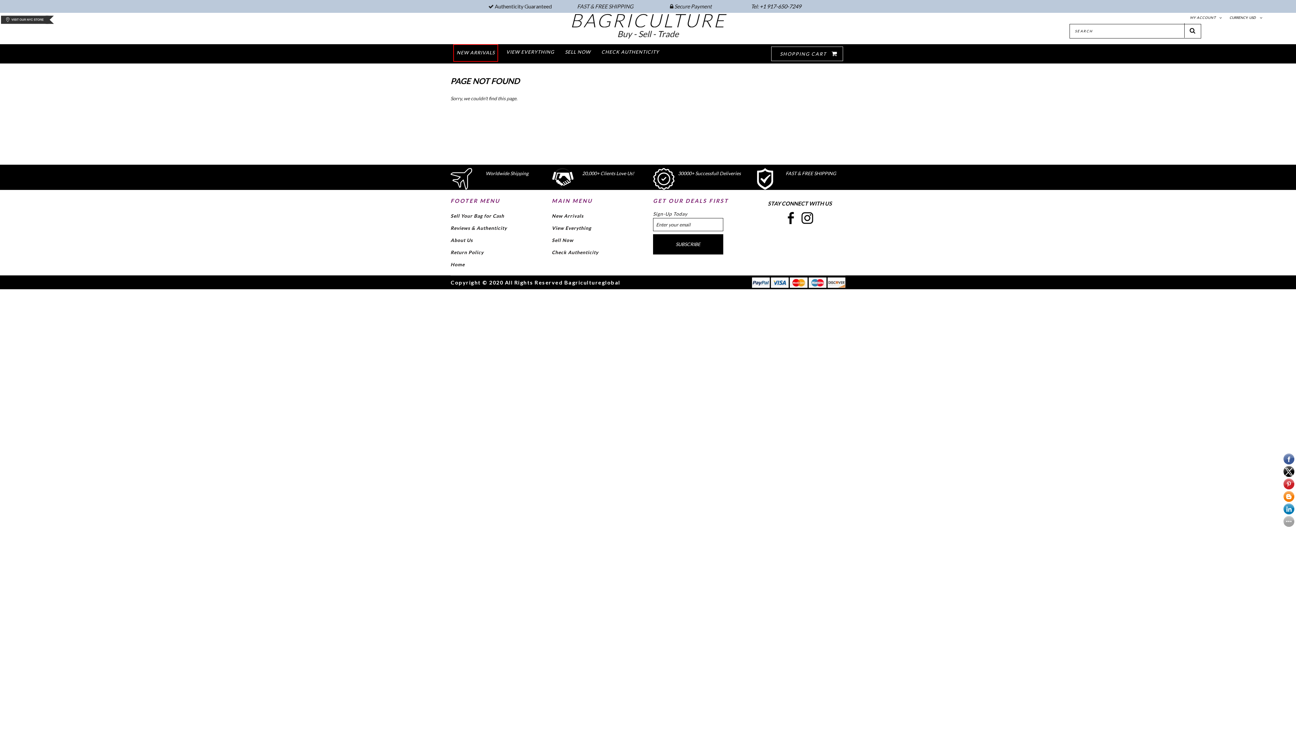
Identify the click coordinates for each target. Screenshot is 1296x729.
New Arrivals (568, 216)
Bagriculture (648, 20)
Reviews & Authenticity (479, 228)
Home (458, 264)
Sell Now (562, 240)
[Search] (1192, 30)
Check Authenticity (575, 252)
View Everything (571, 228)
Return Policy (467, 252)
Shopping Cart (804, 54)
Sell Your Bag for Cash (477, 216)
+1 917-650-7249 (780, 6)
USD (1252, 18)
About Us (462, 240)
